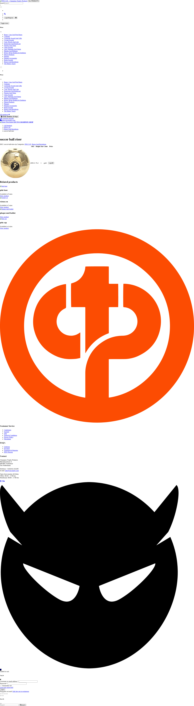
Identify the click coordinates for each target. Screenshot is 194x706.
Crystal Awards (9, 40)
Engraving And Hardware (12, 44)
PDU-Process (8, 452)
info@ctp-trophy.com (8, 120)
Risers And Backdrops (11, 62)
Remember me (7, 686)
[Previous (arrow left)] (1, 695)
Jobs (5, 433)
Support (6, 432)
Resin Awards (8, 60)
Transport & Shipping (11, 450)
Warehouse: (3, 478)
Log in (2, 689)
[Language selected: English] (97, 8)
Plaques (6, 56)
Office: (2, 476)
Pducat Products (9, 55)
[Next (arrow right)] (3, 695)
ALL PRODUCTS (34, 1)
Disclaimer (7, 439)
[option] (99, 10)
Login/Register (9, 18)
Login (50, 163)
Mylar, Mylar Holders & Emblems (15, 53)
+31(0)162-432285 (8, 118)
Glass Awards (8, 47)
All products (4, 114)
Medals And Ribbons (11, 51)
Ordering (7, 447)
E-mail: (2, 471)
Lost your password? (6, 687)
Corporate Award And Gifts (13, 38)
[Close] (1, 79)
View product (4, 196)
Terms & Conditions (10, 435)
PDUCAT (28, 144)
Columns (7, 36)
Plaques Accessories (10, 58)
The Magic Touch (9, 64)
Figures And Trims (10, 45)
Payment (7, 448)
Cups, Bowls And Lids (11, 42)
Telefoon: (3, 469)
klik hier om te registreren (20, 691)
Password (3, 683)
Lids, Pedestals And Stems (12, 49)
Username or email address (9, 681)
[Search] (5, 14)
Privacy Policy (8, 437)
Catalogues (7, 430)
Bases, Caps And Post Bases (13, 35)
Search (2, 3)
